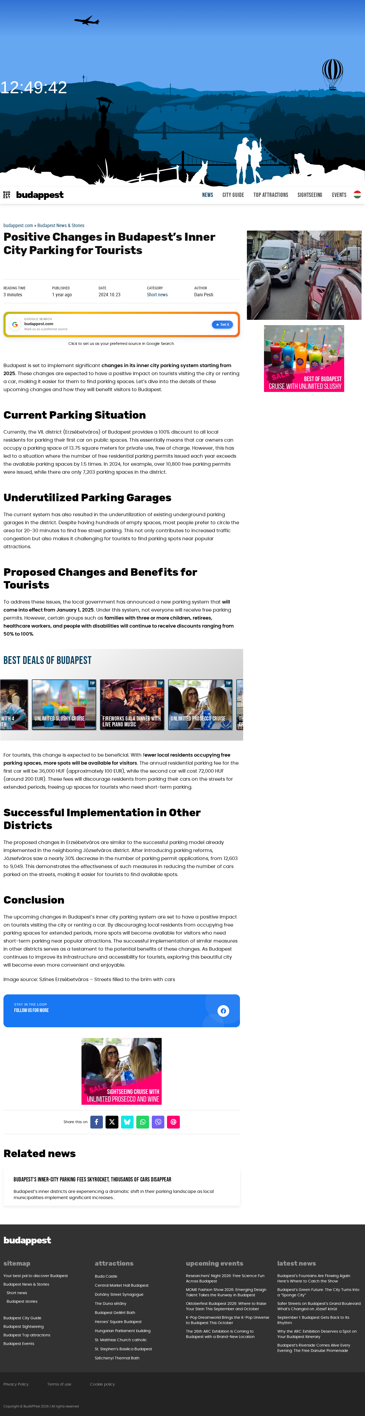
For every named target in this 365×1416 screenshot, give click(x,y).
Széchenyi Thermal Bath (117, 1358)
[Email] (173, 1122)
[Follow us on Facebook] (223, 1011)
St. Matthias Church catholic (121, 1340)
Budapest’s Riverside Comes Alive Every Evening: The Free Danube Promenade (313, 1348)
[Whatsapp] (142, 1122)
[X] (112, 1122)
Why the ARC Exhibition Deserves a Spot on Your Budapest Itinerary (317, 1334)
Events (339, 195)
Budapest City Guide (22, 1318)
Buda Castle (106, 1276)
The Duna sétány (110, 1304)
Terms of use (59, 1384)
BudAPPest (39, 195)
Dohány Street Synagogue (119, 1295)
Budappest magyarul (358, 194)
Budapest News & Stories (60, 225)
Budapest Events (18, 1344)
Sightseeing (310, 195)
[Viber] (158, 1122)
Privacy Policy (16, 1384)
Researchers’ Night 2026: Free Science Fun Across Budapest (225, 1278)
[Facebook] (96, 1122)
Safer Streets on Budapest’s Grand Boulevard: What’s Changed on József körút (319, 1306)
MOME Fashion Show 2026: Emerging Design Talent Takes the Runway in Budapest (226, 1292)
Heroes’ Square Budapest (118, 1322)
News (207, 195)
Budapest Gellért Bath (115, 1313)
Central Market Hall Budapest (122, 1285)
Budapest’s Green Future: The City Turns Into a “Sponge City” (318, 1292)
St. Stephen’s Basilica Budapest (123, 1349)
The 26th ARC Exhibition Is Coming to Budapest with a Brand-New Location (220, 1334)
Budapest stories (22, 1302)
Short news (157, 294)
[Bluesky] (127, 1122)
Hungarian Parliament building (122, 1331)
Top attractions (271, 195)
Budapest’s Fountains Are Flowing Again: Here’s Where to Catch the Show (314, 1278)
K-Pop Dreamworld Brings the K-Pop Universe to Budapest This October (227, 1320)
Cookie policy (102, 1384)
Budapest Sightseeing (23, 1327)
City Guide (233, 195)
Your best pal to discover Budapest (35, 1276)
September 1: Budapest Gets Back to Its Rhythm (313, 1320)
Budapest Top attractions (26, 1335)
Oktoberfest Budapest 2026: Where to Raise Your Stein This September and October (226, 1306)
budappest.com (18, 225)
